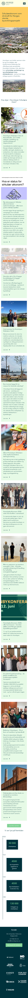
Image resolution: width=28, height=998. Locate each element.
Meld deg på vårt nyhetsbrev (14, 945)
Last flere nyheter (14, 826)
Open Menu (24, 3)
